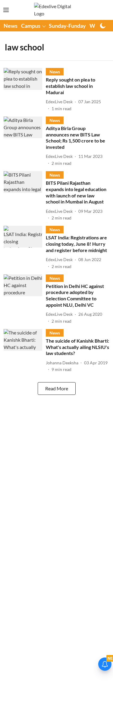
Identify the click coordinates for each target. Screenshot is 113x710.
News (10, 25)
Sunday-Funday (67, 25)
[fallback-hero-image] (25, 89)
